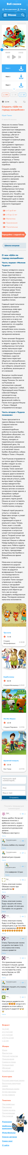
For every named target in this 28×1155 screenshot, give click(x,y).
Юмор (4, 1050)
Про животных (8, 1104)
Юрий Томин (7, 115)
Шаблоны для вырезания (8, 1127)
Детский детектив (10, 1056)
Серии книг (7, 1141)
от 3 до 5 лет (7, 1032)
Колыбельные (8, 1071)
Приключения (8, 1059)
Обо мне (23, 9)
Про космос (7, 1107)
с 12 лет (5, 1040)
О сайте (5, 1145)
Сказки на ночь (8, 1110)
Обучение (6, 1068)
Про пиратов (7, 1116)
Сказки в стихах (9, 1062)
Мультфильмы (8, 1132)
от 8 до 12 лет (8, 1037)
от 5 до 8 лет (7, 1035)
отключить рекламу (21, 23)
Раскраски (7, 1121)
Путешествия (8, 1065)
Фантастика (7, 1053)
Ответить (4, 836)
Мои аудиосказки (11, 9)
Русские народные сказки (13, 1080)
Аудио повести (8, 1094)
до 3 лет (5, 1029)
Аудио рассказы (9, 1092)
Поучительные (8, 1113)
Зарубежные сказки (10, 1089)
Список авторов (9, 1137)
